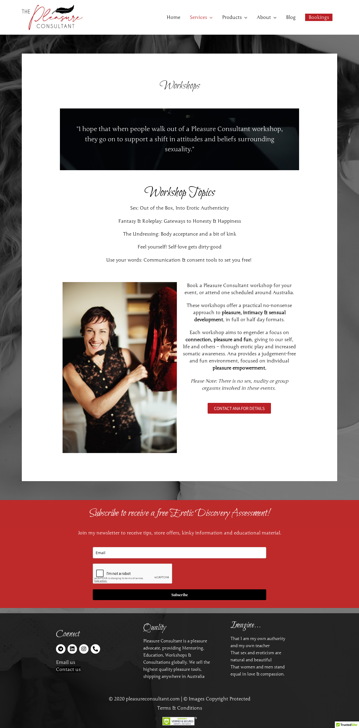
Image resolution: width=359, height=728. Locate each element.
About (264, 17)
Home (173, 17)
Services (198, 17)
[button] (318, 17)
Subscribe (179, 594)
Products (232, 17)
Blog (291, 17)
